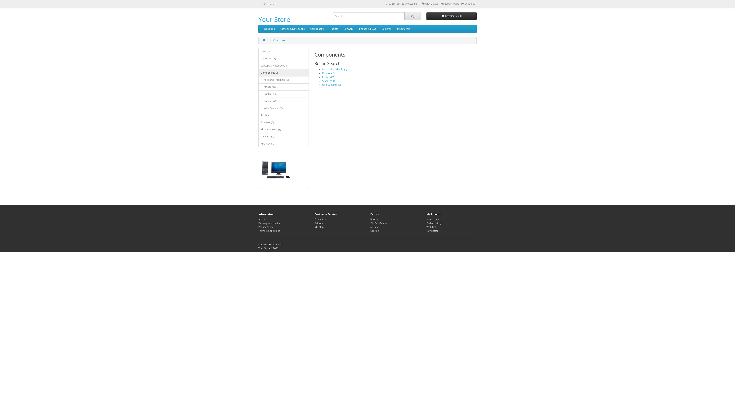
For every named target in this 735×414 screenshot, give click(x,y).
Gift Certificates (378, 223)
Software (349, 28)
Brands (374, 219)
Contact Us (320, 219)
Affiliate (374, 227)
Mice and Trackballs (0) (334, 69)
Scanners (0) (328, 81)
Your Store (274, 19)
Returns (318, 223)
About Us (263, 219)
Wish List (431, 227)
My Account (432, 219)
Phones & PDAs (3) (271, 129)
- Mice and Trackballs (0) (275, 79)
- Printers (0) (268, 94)
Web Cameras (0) (331, 84)
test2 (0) (265, 51)
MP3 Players (403, 28)
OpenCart (277, 244)
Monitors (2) (328, 73)
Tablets (334, 28)
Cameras (386, 28)
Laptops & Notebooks (292, 28)
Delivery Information (269, 223)
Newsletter (432, 230)
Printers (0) (328, 77)
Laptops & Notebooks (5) (274, 65)
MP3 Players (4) (269, 143)
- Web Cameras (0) (272, 108)
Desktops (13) (268, 58)
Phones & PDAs (367, 28)
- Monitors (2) (269, 87)
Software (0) (267, 122)
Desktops (269, 28)
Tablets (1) (266, 115)
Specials (374, 230)
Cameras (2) (267, 136)
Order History (434, 223)
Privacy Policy (265, 227)
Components (317, 28)
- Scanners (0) (269, 101)
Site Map (319, 227)
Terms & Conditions (269, 230)
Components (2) (269, 72)
